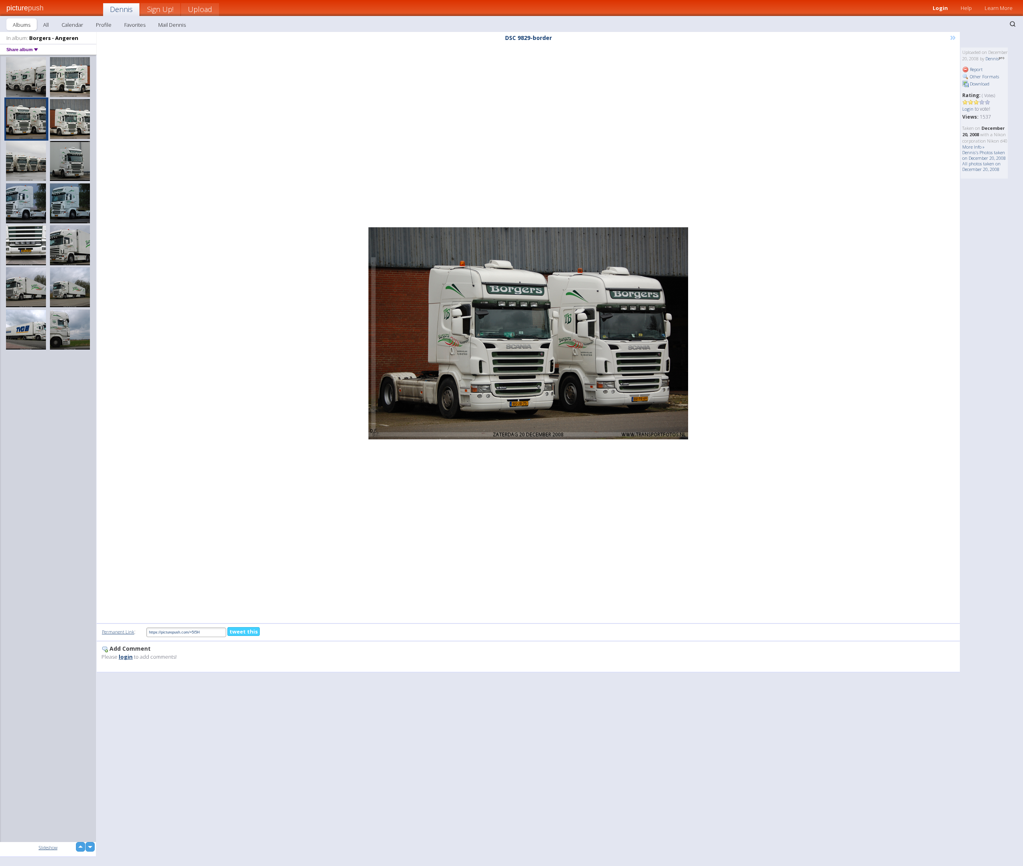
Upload (200, 9)
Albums (21, 24)
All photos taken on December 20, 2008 (981, 166)
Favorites (134, 24)
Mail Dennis (172, 24)
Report (976, 69)
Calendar (72, 24)
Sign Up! (160, 9)
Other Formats (984, 76)
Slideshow (48, 847)
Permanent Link (118, 632)
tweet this (243, 631)
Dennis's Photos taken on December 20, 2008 (984, 155)
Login (940, 8)
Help (966, 8)
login (126, 656)
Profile (103, 24)
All (46, 24)
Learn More (999, 8)
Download (979, 84)
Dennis (121, 9)
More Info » (973, 147)
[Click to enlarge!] (528, 333)
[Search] (1012, 24)
